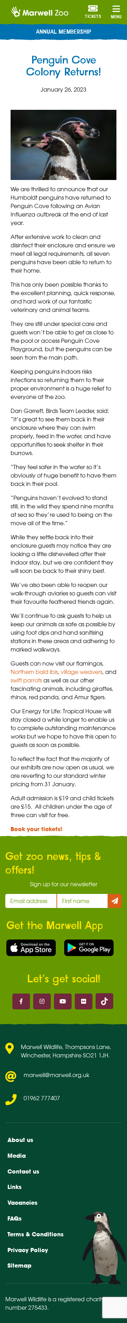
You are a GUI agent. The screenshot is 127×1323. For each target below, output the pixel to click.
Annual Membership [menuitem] (63, 32)
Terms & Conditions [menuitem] (35, 1234)
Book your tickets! (36, 829)
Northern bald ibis (34, 671)
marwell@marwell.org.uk (56, 1074)
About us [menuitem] (20, 1139)
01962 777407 (42, 1098)
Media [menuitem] (16, 1155)
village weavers (81, 671)
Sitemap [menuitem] (19, 1265)
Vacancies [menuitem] (22, 1202)
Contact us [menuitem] (23, 1171)
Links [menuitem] (14, 1186)
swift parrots (26, 680)
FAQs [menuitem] (14, 1218)
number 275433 (26, 1307)
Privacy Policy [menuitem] (27, 1250)
